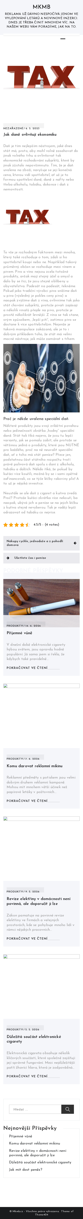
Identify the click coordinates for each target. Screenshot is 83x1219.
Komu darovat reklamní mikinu (35, 766)
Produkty (15, 626)
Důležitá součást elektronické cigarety (40, 1162)
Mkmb (42, 7)
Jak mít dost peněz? (25, 1170)
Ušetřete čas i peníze (30, 558)
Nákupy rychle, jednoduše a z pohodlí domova (35, 543)
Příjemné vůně (20, 633)
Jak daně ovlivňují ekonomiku (30, 135)
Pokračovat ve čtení (27, 668)
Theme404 (41, 1214)
